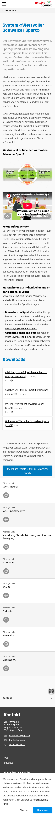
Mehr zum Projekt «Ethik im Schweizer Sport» (27, 470)
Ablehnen (25, 810)
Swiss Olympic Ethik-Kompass (21, 328)
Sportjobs (8, 762)
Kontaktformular (17, 740)
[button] (4, 3)
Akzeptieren (42, 810)
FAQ (6, 758)
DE (6, 380)
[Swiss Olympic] (43, 4)
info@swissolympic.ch (19, 735)
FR (10, 380)
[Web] (6, 495)
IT (13, 380)
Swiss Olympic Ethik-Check (19, 336)
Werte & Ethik (10, 10)
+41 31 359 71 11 (17, 744)
